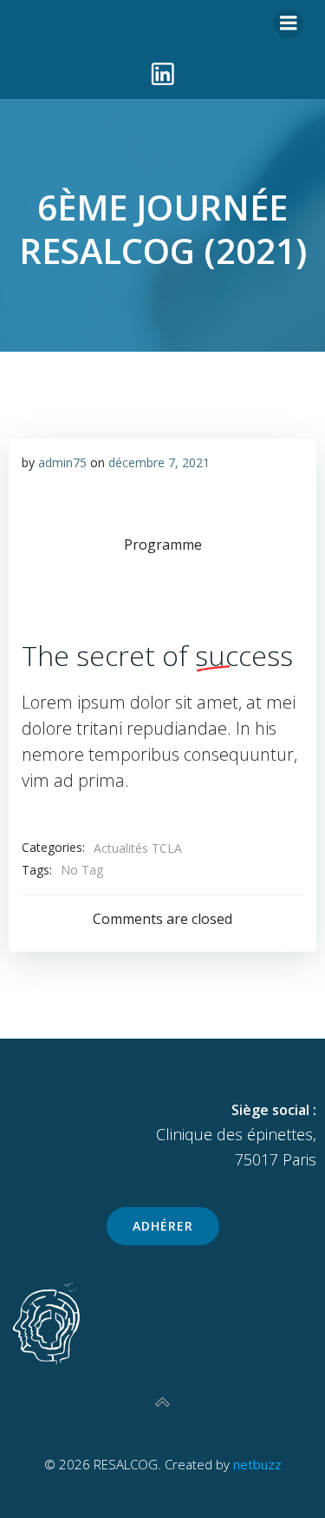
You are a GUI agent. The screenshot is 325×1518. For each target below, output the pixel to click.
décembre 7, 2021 (159, 462)
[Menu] (288, 23)
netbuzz (257, 1464)
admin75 (62, 462)
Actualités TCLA (138, 848)
